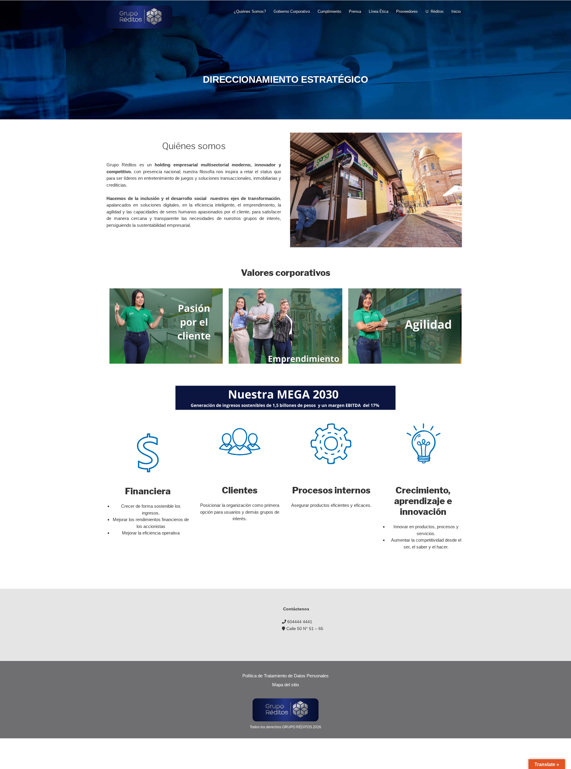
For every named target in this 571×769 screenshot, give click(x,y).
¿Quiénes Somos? (250, 11)
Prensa (355, 11)
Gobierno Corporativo (292, 11)
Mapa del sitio (285, 684)
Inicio (456, 11)
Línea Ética (378, 11)
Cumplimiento (329, 11)
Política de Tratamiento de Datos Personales (285, 675)
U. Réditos (435, 11)
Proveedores (407, 11)
